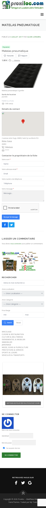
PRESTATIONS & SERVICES (12, 350)
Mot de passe (7, 443)
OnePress (30, 499)
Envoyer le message (11, 217)
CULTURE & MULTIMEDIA (12, 337)
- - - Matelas (16, 60)
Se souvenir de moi (13, 448)
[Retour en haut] (23, 493)
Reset (18, 322)
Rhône (4, 141)
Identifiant (5, 436)
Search (9, 323)
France (9, 141)
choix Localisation (8, 289)
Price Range (6, 310)
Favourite (10, 56)
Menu (42, 15)
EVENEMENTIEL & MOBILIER (13, 339)
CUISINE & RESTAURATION (13, 334)
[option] (23, 384)
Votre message (8, 189)
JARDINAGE (6, 345)
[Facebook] (16, 483)
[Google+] (30, 483)
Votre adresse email (10, 169)
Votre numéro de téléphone (12, 179)
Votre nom (6, 159)
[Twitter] (23, 483)
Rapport (24, 56)
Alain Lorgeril (34, 37)
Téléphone (9, 147)
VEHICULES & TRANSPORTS (13, 355)
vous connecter (15, 244)
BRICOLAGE (6, 331)
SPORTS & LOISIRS (9, 352)
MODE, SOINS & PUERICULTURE (15, 347)
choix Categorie (7, 300)
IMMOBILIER (7, 342)
